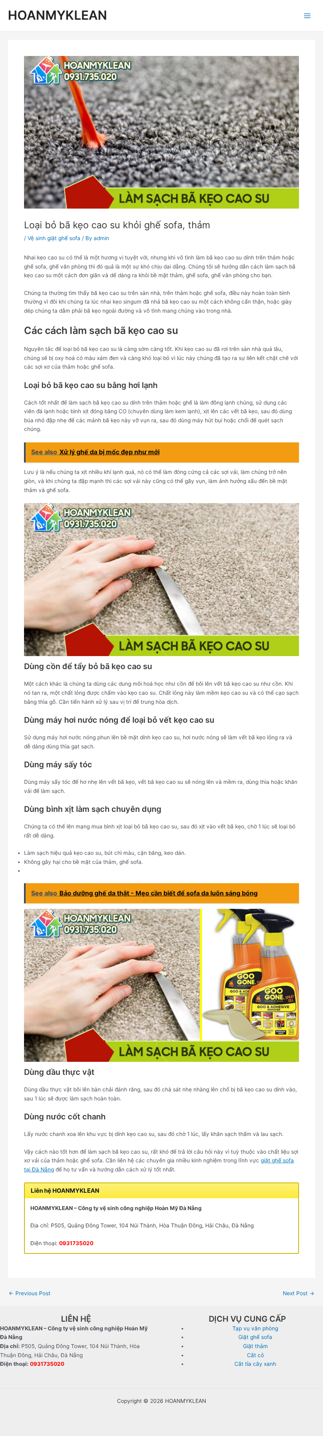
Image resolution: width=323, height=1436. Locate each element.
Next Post (298, 1293)
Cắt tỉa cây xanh (255, 1364)
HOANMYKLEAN (57, 15)
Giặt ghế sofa (255, 1337)
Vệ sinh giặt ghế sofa (54, 238)
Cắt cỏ (255, 1355)
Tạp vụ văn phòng (255, 1328)
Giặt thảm (255, 1346)
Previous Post (29, 1293)
